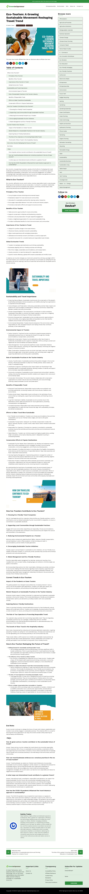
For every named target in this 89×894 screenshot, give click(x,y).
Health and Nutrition (65, 123)
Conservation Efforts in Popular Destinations (21, 103)
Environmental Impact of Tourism (18, 91)
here (49, 59)
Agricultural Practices (65, 22)
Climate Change (64, 37)
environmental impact (33, 195)
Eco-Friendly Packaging (66, 67)
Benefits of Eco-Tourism (15, 79)
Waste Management (65, 187)
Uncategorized (63, 179)
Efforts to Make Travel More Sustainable (20, 100)
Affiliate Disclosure (50, 873)
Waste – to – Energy (65, 183)
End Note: (10, 146)
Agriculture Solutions (65, 26)
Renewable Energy (64, 150)
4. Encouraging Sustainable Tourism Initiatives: (21, 118)
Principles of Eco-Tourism (16, 76)
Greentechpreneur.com (33, 891)
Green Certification (65, 112)
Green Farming (64, 116)
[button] (7, 63)
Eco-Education (64, 63)
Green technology (64, 120)
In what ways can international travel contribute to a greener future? (27, 160)
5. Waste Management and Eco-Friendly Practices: (22, 121)
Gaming (62, 101)
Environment (60, 6)
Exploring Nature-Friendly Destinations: (19, 134)
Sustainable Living (64, 165)
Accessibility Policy (50, 871)
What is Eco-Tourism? (13, 72)
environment (35, 221)
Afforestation (63, 18)
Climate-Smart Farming (66, 41)
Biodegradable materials (66, 30)
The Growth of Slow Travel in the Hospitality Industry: (23, 140)
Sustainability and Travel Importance (17, 88)
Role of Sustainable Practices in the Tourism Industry (23, 94)
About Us (72, 6)
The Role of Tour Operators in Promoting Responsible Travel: (25, 137)
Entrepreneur (63, 82)
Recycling (62, 146)
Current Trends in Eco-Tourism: (15, 124)
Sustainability (63, 157)
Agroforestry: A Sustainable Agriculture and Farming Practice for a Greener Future (26, 853)
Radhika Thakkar (10, 25)
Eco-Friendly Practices (66, 71)
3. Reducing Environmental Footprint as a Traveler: (22, 115)
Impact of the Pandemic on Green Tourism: (20, 127)
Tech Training (63, 176)
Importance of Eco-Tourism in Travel (19, 82)
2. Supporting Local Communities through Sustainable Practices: (26, 112)
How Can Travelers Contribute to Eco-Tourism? (20, 106)
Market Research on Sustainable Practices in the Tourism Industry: (27, 130)
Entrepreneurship (51, 6)
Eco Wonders (63, 60)
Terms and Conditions (51, 882)
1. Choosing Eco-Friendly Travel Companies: (20, 109)
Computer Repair (64, 45)
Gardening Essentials (65, 108)
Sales (61, 153)
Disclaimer (48, 877)
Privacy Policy (49, 880)
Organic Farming (64, 138)
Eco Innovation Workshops (67, 56)
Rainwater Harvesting (65, 142)
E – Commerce (64, 52)
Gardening (62, 105)
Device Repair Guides (65, 48)
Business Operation (65, 33)
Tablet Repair (63, 168)
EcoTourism (63, 75)
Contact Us (80, 6)
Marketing (62, 135)
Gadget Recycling (64, 97)
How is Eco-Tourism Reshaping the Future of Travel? (21, 143)
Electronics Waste (64, 78)
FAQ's (9, 149)
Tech (67, 6)
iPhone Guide (63, 131)
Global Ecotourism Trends (16, 85)
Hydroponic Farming (65, 127)
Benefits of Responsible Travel (17, 97)
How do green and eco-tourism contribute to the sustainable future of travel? (30, 152)
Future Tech (63, 93)
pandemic (15, 585)
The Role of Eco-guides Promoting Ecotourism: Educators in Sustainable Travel (64, 853)
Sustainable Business (65, 161)
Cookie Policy (49, 875)
